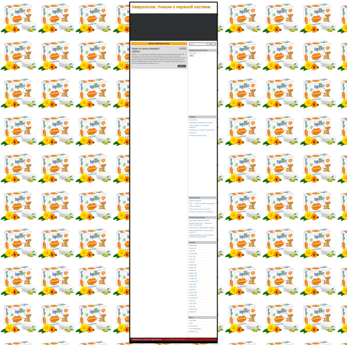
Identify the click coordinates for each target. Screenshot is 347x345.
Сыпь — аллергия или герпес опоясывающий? (202, 203)
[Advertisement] (173, 27)
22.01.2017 (183, 48)
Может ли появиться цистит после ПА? (200, 209)
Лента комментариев (195, 328)
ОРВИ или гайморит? (195, 206)
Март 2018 (192, 251)
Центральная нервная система (197, 135)
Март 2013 (192, 289)
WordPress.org (193, 331)
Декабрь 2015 (193, 276)
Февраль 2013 (193, 292)
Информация (135, 51)
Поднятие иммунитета (195, 200)
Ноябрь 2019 (192, 248)
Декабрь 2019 (193, 245)
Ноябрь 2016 (192, 270)
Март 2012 (192, 306)
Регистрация (192, 320)
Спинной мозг (193, 132)
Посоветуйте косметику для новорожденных (201, 211)
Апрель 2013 (192, 287)
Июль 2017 (192, 259)
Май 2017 (191, 262)
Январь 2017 (192, 267)
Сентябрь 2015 (193, 281)
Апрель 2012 (192, 303)
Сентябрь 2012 (193, 298)
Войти (191, 323)
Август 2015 (192, 284)
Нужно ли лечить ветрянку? (146, 48)
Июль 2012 (192, 300)
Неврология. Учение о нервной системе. (171, 6)
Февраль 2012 (193, 309)
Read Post (182, 66)
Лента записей (193, 326)
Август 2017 (192, 256)
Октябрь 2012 (193, 295)
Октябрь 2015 (193, 278)
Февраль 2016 (193, 273)
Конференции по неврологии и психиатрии (201, 122)
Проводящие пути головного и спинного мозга (202, 130)
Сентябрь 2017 (193, 253)
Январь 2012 (192, 311)
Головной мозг (193, 120)
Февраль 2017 (193, 264)
